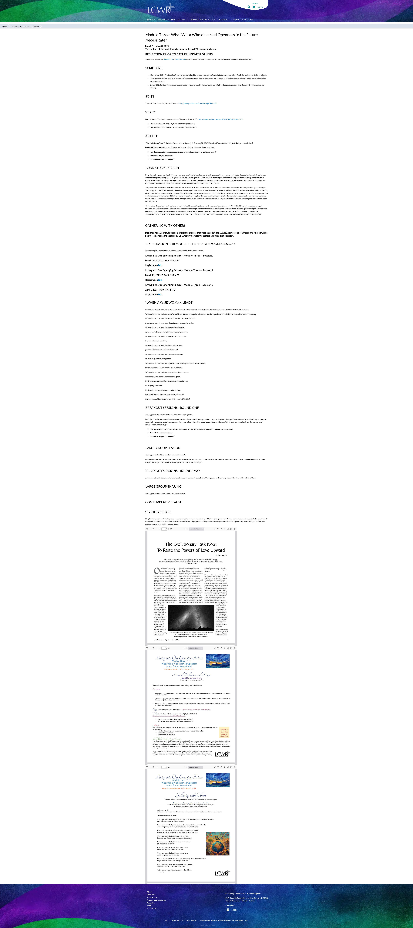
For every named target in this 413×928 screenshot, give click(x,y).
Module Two (181, 59)
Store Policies (191, 920)
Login (260, 7)
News (236, 19)
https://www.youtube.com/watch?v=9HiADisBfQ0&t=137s (221, 119)
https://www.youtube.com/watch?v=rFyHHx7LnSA (198, 103)
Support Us (247, 19)
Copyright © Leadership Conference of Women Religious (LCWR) (224, 920)
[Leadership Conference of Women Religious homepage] (161, 8)
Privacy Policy (177, 920)
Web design (212, 925)
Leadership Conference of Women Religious (243, 894)
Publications (178, 19)
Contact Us (229, 905)
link (160, 265)
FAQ (166, 920)
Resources (163, 19)
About (150, 19)
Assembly (224, 19)
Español (255, 3)
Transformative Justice (202, 19)
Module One (168, 59)
